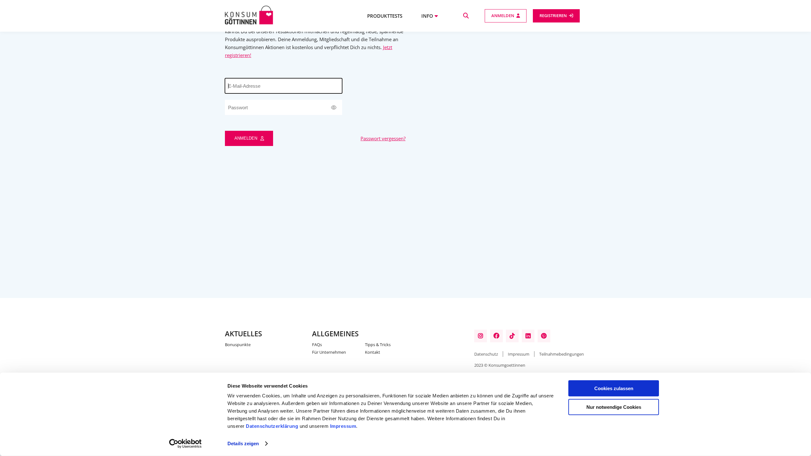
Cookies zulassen (613, 388)
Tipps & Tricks (378, 344)
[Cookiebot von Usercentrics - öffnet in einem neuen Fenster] (185, 443)
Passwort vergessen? (383, 138)
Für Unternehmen (329, 352)
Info (427, 16)
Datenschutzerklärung (272, 426)
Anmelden (502, 15)
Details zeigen (243, 443)
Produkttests (384, 16)
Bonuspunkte (238, 344)
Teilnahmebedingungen (561, 354)
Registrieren (553, 15)
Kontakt (372, 352)
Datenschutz (486, 354)
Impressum (343, 426)
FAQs (317, 344)
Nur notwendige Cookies (613, 406)
